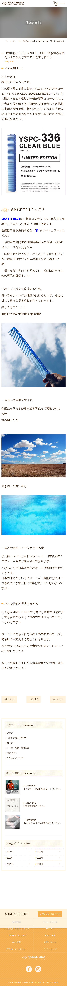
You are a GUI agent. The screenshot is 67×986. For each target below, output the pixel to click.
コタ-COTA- (12, 753)
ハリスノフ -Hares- (15, 758)
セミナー (11, 743)
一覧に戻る (33, 699)
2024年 (40, 852)
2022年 (40, 858)
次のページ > (57, 699)
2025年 (10, 852)
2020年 (40, 864)
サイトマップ (50, 949)
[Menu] (62, 3)
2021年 (10, 864)
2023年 (10, 858)
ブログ (10, 733)
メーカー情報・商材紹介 (18, 748)
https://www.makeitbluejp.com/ (21, 313)
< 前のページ (9, 699)
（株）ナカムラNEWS (16, 738)
